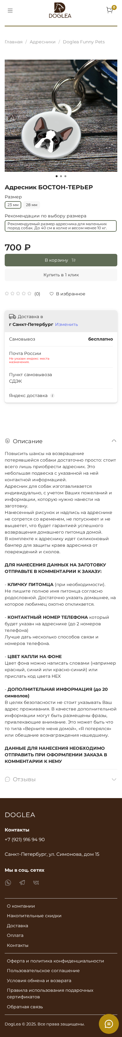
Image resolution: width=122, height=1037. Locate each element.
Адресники (43, 42)
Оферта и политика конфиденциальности (55, 961)
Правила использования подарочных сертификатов (50, 993)
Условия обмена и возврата (39, 980)
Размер (13, 197)
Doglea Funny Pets (84, 42)
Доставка (17, 925)
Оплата (15, 935)
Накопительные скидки (34, 915)
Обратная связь (25, 1007)
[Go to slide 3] (65, 176)
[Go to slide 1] (57, 176)
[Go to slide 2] (61, 176)
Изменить (66, 324)
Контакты (17, 945)
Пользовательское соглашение (43, 970)
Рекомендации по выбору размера (45, 216)
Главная (14, 42)
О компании (21, 906)
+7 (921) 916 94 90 (25, 839)
